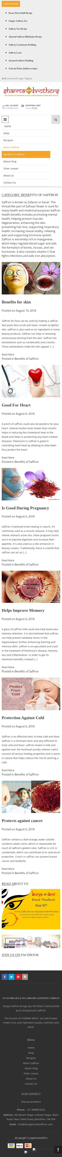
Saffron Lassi (15, 52)
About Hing (9, 161)
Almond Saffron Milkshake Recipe (25, 36)
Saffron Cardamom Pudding (22, 44)
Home (7, 126)
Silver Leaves (10, 168)
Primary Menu (5, 119)
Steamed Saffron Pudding (21, 60)
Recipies (8, 140)
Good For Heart (16, 405)
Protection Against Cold (23, 718)
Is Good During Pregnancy (25, 508)
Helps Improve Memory (23, 610)
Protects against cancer (22, 820)
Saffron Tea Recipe (18, 28)
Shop (6, 133)
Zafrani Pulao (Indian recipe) (23, 68)
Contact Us (9, 182)
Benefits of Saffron (14, 154)
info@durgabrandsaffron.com (35, 1124)
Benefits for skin (16, 302)
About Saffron (11, 147)
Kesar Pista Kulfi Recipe (20, 13)
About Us (8, 175)
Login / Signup (25, 78)
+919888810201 (12, 108)
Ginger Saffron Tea (18, 21)
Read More (8, 354)
